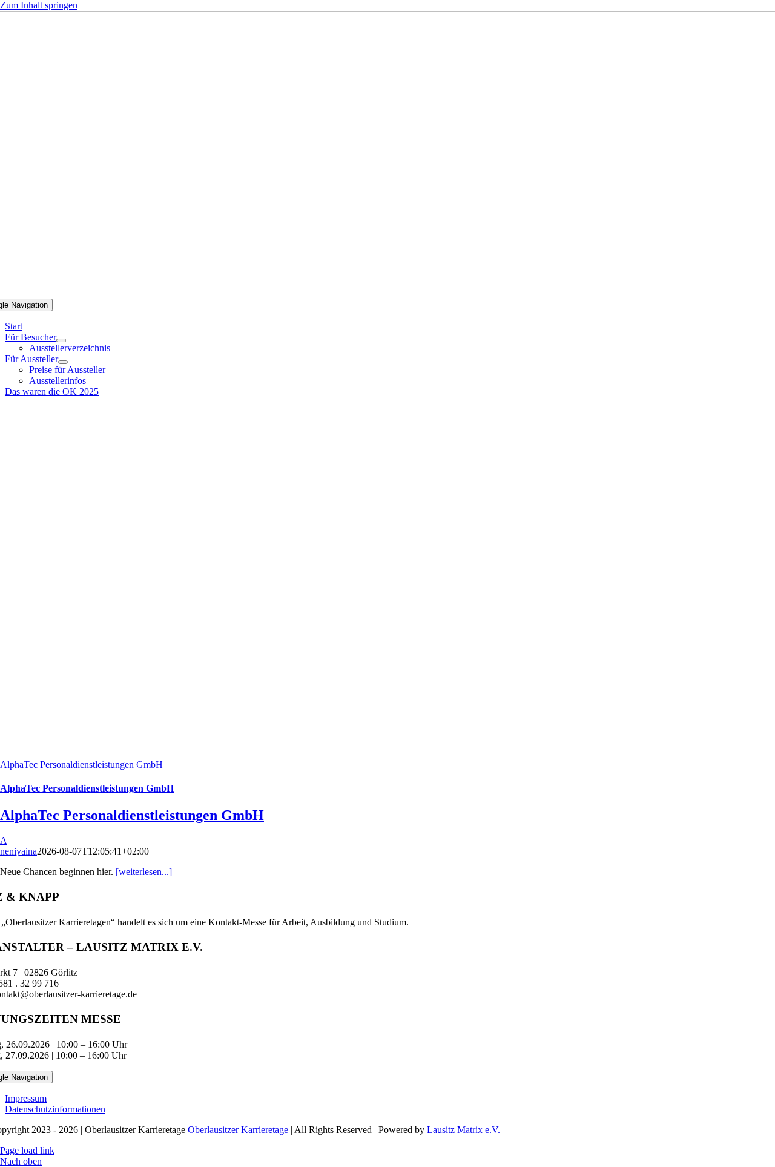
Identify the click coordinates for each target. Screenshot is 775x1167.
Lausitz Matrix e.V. (463, 1130)
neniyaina (18, 851)
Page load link (27, 1150)
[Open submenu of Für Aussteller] (63, 362)
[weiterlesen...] (144, 872)
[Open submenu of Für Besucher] (61, 340)
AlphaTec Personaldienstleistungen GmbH (81, 764)
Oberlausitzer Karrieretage (238, 1130)
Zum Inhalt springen (39, 5)
